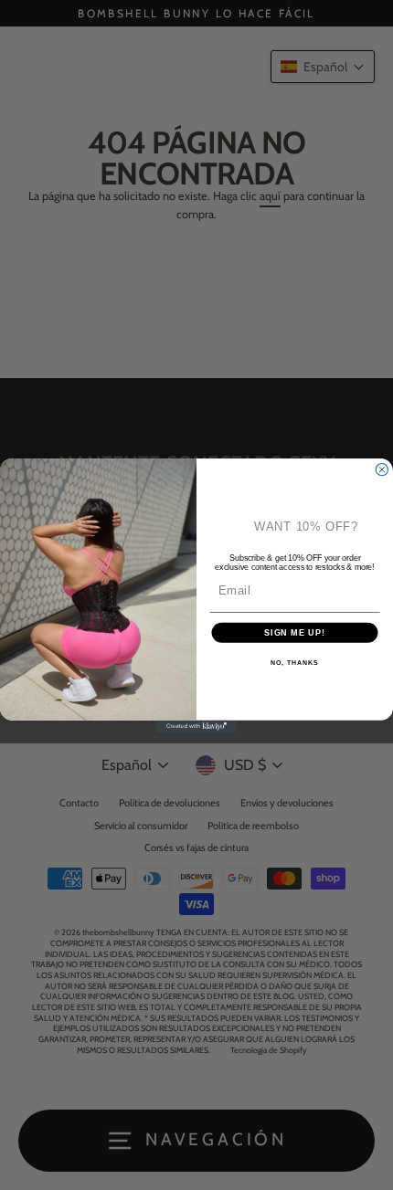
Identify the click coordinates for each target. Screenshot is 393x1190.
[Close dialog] (382, 469)
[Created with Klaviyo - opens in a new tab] (196, 726)
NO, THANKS (294, 662)
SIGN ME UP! (294, 631)
